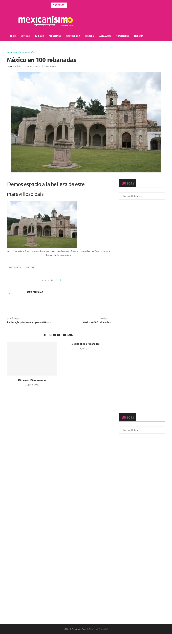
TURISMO (39, 36)
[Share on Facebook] (67, 280)
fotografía (15, 267)
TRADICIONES (122, 36)
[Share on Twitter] (70, 280)
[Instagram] (153, 36)
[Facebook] (146, 36)
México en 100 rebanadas (32, 380)
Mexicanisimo (15, 66)
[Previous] (70, 5)
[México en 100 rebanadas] (32, 359)
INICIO (13, 36)
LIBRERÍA (138, 36)
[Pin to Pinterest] (73, 280)
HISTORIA (89, 36)
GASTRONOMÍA (73, 36)
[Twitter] (150, 36)
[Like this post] (63, 280)
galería (30, 267)
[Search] (163, 36)
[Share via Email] (76, 280)
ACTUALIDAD (105, 36)
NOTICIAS (25, 36)
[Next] (74, 5)
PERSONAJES (55, 36)
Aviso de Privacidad (100, 629)
